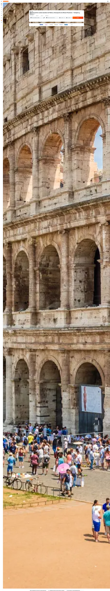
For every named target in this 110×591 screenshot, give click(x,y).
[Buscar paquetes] (1, 9)
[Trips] (1, 18)
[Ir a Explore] (1, 12)
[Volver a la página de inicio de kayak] (5, 1)
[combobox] (32, 15)
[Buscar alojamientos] (1, 6)
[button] (1, 1)
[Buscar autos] (1, 7)
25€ (31, 12)
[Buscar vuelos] (1, 4)
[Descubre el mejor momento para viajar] (1, 15)
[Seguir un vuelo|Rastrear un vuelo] (1, 14)
